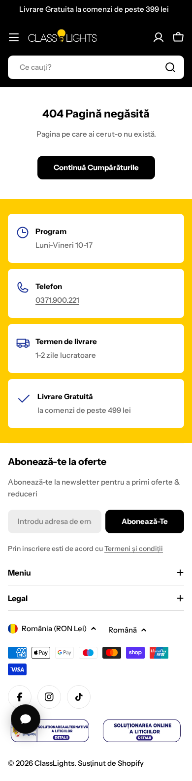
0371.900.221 (57, 300)
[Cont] (158, 37)
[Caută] (170, 67)
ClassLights (54, 763)
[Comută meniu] (14, 37)
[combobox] (96, 67)
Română (122, 630)
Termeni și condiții (133, 548)
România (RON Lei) (54, 628)
